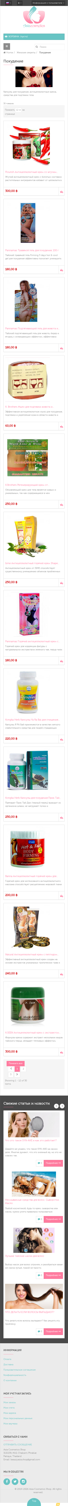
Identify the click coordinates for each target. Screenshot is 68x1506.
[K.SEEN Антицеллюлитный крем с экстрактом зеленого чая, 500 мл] (34, 1005)
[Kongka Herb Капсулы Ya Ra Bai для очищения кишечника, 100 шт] (34, 692)
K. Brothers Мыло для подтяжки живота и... (29, 406)
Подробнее (52, 1163)
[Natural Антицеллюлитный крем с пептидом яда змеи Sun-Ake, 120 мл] (34, 927)
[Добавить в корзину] (61, 191)
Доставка (8, 1364)
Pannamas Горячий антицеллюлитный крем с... (32, 641)
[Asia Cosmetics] (34, 16)
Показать (10, 110)
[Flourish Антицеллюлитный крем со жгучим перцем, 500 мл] (34, 145)
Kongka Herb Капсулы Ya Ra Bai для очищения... (32, 719)
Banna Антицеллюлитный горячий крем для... (31, 876)
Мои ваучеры (10, 1423)
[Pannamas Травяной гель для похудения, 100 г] (34, 223)
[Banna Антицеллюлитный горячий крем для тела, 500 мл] (34, 849)
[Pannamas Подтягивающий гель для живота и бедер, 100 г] (34, 301)
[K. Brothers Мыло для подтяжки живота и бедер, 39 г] (34, 379)
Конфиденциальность (14, 1375)
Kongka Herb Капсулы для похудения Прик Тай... (33, 798)
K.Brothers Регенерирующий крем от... (27, 485)
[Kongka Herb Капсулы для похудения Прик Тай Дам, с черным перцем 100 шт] (34, 770)
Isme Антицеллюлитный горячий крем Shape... (32, 563)
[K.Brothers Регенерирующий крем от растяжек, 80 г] (34, 457)
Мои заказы (9, 1402)
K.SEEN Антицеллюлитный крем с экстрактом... (33, 1032)
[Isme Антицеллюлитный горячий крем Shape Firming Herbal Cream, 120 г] (34, 536)
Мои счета (9, 1407)
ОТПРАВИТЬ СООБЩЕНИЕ (17, 1444)
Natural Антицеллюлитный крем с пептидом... (32, 954)
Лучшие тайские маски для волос (24, 1256)
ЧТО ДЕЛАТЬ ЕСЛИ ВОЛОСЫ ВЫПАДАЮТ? (29, 1312)
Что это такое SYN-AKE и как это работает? (30, 1140)
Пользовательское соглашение (19, 1370)
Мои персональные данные (17, 1418)
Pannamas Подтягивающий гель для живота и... (32, 328)
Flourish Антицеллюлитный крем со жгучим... (31, 172)
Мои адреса (9, 1413)
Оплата (7, 1359)
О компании (10, 1380)
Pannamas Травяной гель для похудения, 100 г (32, 250)
